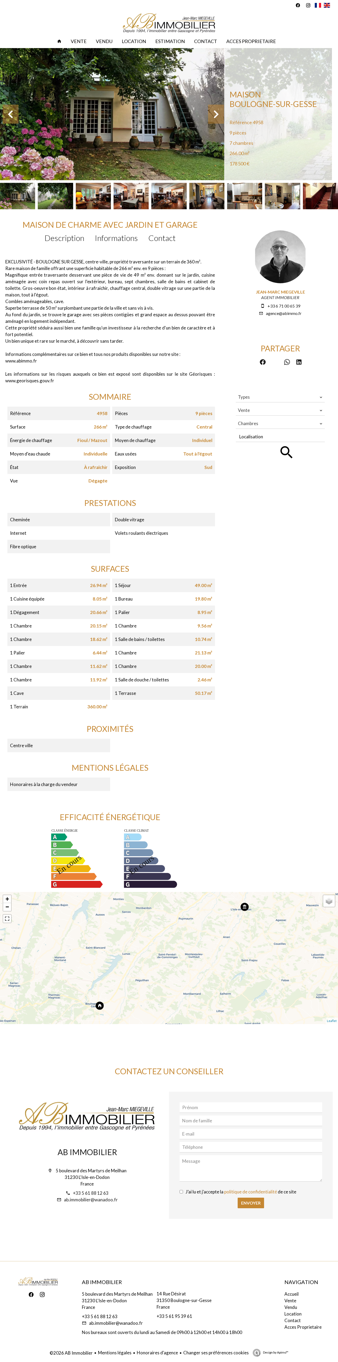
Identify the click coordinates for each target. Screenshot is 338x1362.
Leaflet (332, 1020)
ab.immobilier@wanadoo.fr (91, 1199)
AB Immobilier (87, 1152)
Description (64, 238)
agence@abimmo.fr (284, 313)
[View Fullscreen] (7, 919)
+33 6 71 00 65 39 (283, 305)
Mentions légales (115, 1352)
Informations (116, 238)
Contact (162, 238)
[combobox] (280, 397)
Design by (275, 1352)
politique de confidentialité (250, 1191)
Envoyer (251, 1202)
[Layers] (329, 901)
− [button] (7, 907)
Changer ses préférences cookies (216, 1352)
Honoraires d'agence (157, 1352)
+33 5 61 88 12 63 (91, 1193)
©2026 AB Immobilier (71, 1353)
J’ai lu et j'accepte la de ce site (241, 1191)
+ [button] (7, 899)
